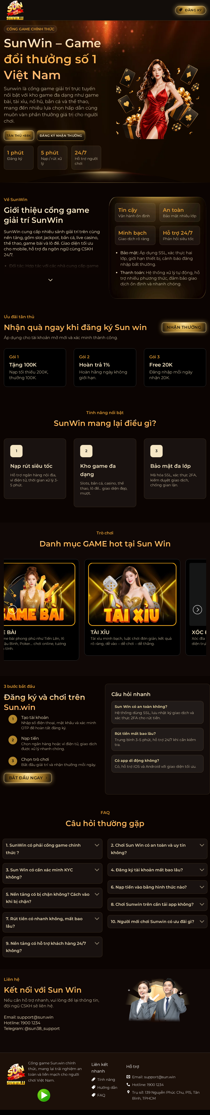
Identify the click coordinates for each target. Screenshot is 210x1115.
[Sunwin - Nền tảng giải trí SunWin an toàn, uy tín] (29, 10)
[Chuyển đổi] (96, 845)
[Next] (197, 610)
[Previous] (12, 610)
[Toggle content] (51, 282)
